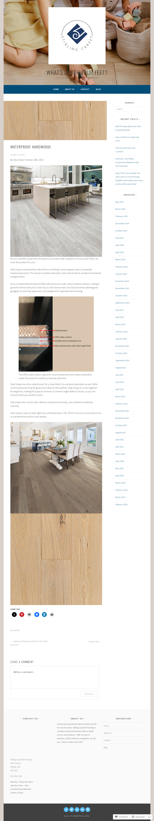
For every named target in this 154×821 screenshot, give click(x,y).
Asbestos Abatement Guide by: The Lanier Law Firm (29, 643)
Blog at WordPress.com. (77, 816)
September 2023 (122, 302)
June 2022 (119, 382)
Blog (98, 89)
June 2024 (119, 245)
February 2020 (121, 490)
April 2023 (119, 317)
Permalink (14, 630)
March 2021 (120, 454)
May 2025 (119, 202)
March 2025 (120, 209)
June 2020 (119, 461)
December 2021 (122, 411)
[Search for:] (129, 109)
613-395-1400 (16, 776)
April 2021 (119, 446)
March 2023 (120, 324)
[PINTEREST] (77, 809)
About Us (69, 89)
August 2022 (120, 367)
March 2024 (120, 259)
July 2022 (119, 374)
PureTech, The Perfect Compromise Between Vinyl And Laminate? (127, 162)
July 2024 (119, 238)
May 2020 (119, 468)
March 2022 (120, 396)
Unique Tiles (94, 642)
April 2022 (119, 389)
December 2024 (122, 223)
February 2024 (121, 266)
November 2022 (122, 346)
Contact (85, 89)
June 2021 (119, 439)
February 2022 (121, 403)
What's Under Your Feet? (77, 72)
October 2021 (121, 425)
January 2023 (121, 338)
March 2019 (120, 497)
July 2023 (119, 310)
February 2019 (121, 504)
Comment (88, 694)
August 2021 (120, 432)
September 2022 (122, 360)
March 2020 (120, 482)
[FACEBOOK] (66, 809)
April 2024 (119, 252)
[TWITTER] (71, 809)
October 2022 (121, 353)
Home (56, 89)
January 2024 (121, 274)
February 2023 (121, 331)
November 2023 (122, 288)
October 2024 (121, 230)
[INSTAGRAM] (87, 809)
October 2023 (121, 295)
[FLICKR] (82, 809)
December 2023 (122, 281)
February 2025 (121, 216)
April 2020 (119, 475)
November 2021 (122, 418)
